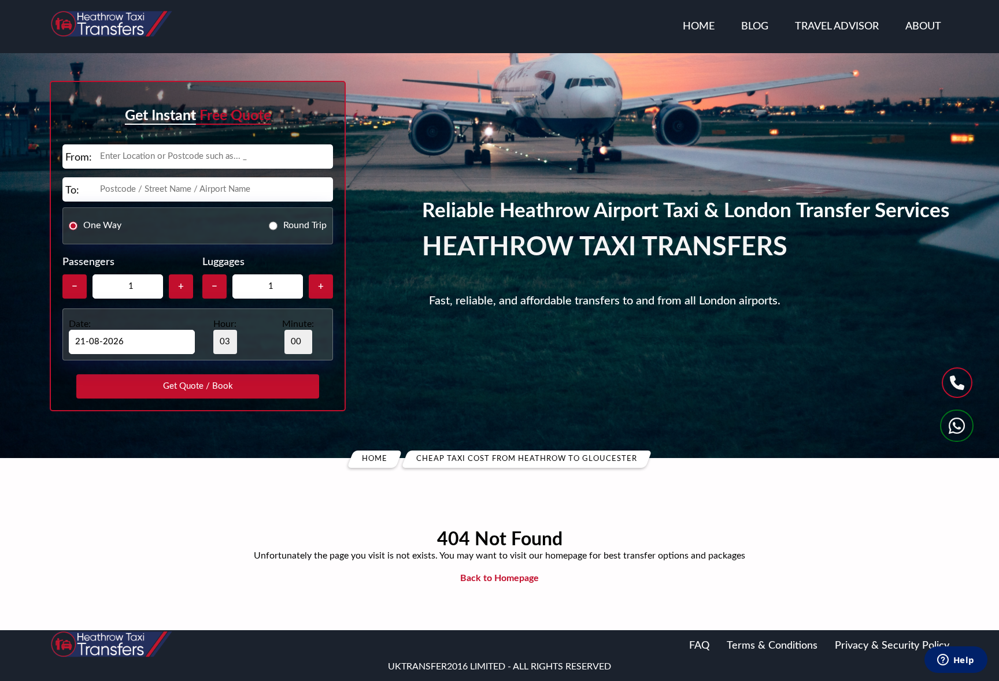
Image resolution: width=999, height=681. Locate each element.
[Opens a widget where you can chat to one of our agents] (955, 660)
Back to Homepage (499, 578)
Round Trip (305, 225)
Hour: (224, 324)
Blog (754, 26)
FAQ (699, 646)
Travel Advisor (837, 26)
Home (699, 26)
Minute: (298, 324)
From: (78, 157)
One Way (102, 225)
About (923, 26)
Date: (80, 324)
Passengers (88, 262)
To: (72, 190)
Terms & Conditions (772, 646)
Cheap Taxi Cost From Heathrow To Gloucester (526, 459)
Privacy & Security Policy (892, 646)
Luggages (223, 262)
